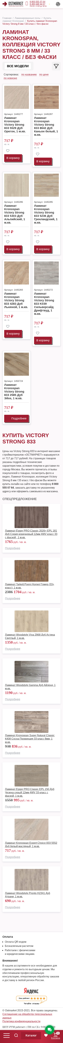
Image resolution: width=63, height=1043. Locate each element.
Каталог (31, 1035)
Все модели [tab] (18, 66)
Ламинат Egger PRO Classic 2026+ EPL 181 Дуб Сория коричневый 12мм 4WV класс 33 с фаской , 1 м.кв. (31, 534)
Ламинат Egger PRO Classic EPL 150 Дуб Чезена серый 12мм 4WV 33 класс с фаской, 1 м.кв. (29, 792)
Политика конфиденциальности (21, 1021)
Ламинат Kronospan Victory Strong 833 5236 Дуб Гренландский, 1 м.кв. (46, 214)
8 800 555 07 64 (37, 1)
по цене (44, 74)
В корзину (13, 158)
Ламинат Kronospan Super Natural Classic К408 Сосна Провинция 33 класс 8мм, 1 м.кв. (30, 738)
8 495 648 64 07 (37, 4)
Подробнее (18, 418)
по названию (29, 74)
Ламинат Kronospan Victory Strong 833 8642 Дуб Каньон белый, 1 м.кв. (46, 126)
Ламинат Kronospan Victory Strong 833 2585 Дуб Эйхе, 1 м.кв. (14, 391)
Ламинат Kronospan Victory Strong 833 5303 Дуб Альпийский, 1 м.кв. (14, 214)
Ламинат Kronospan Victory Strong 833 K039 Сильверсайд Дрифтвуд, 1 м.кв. (44, 303)
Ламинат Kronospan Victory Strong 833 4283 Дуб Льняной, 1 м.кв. (16, 300)
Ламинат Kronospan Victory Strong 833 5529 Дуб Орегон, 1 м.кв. (15, 124)
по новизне (10, 78)
